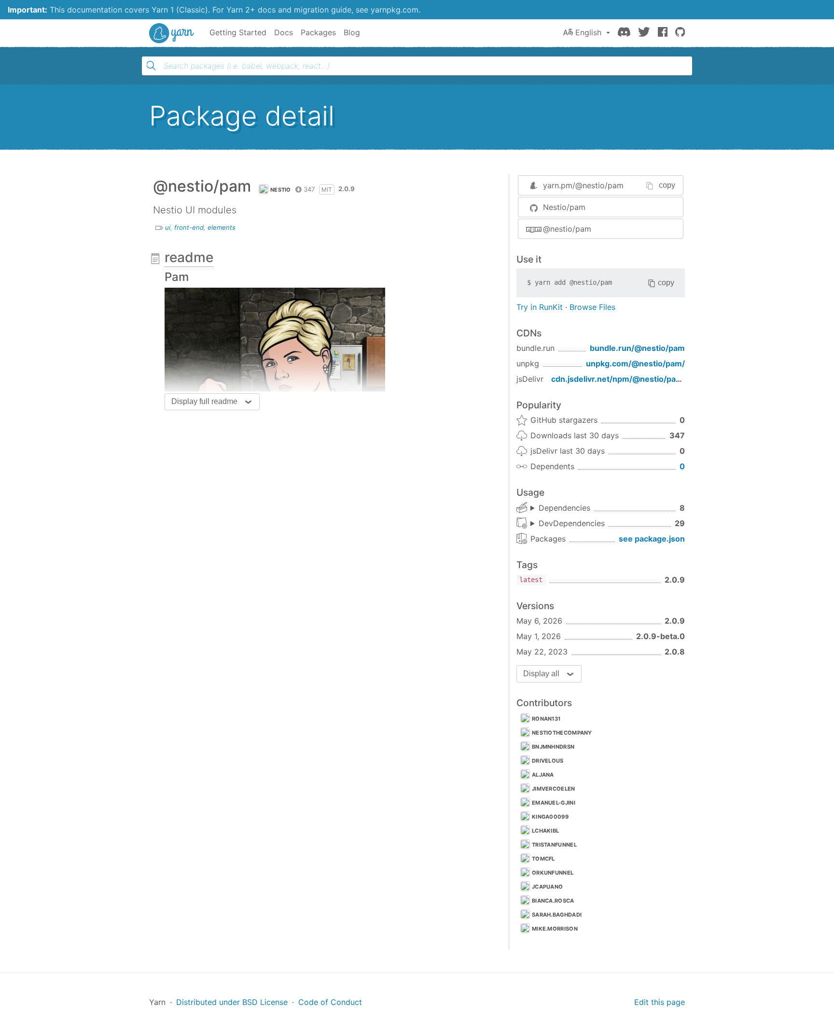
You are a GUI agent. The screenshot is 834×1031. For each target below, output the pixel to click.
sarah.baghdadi (557, 914)
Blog (352, 32)
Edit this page (659, 1002)
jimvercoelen (553, 788)
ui (167, 227)
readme (189, 257)
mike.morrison (555, 928)
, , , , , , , (560, 508)
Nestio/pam (564, 207)
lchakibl (545, 830)
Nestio (280, 189)
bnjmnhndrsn (553, 746)
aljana (543, 774)
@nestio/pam (567, 229)
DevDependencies (572, 523)
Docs (283, 32)
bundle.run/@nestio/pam (637, 348)
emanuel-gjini (553, 802)
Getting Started (237, 32)
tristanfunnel (554, 844)
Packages (318, 32)
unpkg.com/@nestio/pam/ (635, 363)
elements (222, 227)
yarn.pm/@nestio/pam (583, 185)
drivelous (548, 760)
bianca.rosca (553, 900)
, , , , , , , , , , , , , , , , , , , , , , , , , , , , (567, 523)
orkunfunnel (552, 872)
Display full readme (204, 401)
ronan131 (546, 718)
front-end (189, 227)
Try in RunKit (539, 307)
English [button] (588, 32)
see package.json (652, 538)
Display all (541, 673)
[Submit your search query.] (151, 65)
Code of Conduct (330, 1002)
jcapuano (547, 886)
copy (667, 185)
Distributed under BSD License (232, 1002)
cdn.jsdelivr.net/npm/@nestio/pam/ (618, 379)
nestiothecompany (562, 732)
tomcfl (543, 858)
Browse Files (592, 307)
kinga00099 (550, 816)
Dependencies (564, 508)
